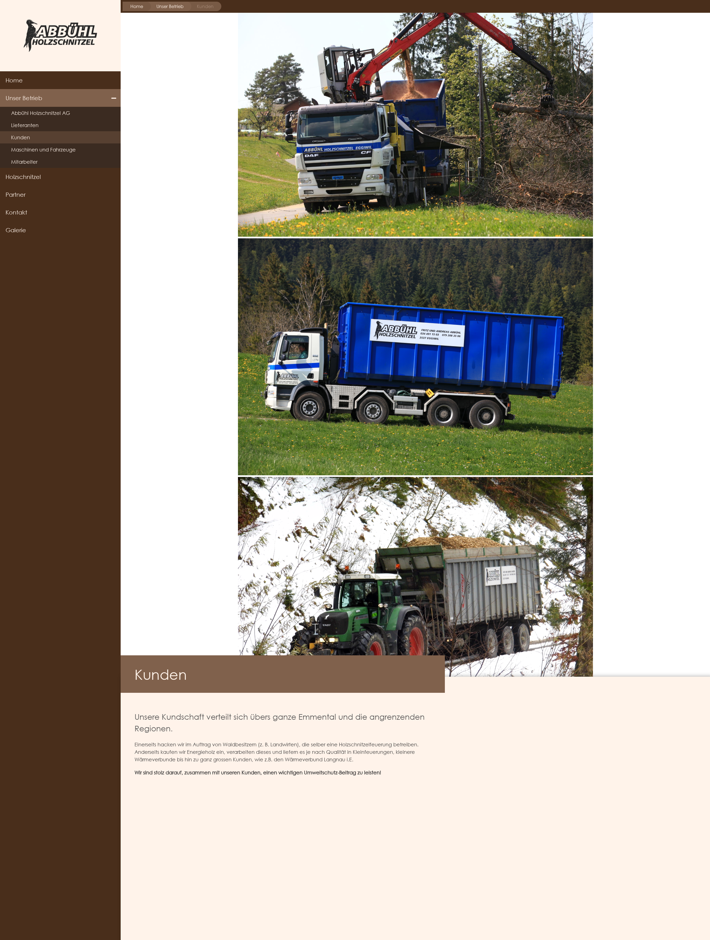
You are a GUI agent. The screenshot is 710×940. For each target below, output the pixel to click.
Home (14, 80)
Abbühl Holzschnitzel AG (40, 113)
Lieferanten (25, 125)
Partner (16, 194)
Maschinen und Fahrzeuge (43, 149)
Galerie (16, 230)
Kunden (20, 137)
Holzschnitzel (23, 176)
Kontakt (16, 212)
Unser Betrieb (24, 98)
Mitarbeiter (24, 162)
